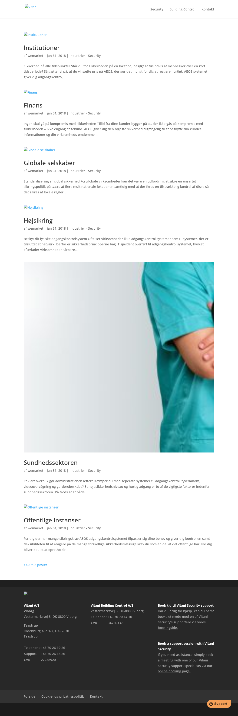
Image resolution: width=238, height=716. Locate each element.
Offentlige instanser (52, 520)
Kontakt (208, 9)
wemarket (35, 55)
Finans (33, 105)
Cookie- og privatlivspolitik (62, 696)
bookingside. (168, 627)
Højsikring (38, 220)
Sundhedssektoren (51, 462)
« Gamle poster (35, 565)
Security (156, 9)
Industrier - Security (85, 55)
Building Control (182, 9)
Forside (29, 696)
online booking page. (174, 671)
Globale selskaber (49, 163)
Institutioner (42, 47)
